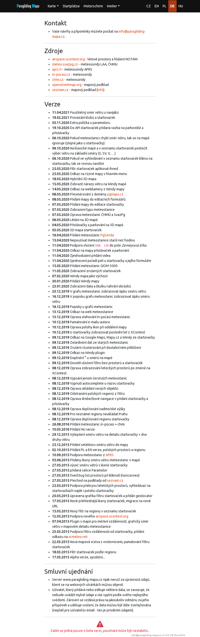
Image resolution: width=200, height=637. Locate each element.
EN (157, 6)
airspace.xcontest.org (68, 59)
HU (181, 6)
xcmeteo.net (78, 537)
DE (172, 6)
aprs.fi (57, 69)
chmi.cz (58, 80)
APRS (110, 455)
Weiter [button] (112, 6)
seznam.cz (60, 90)
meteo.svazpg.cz (65, 64)
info (100, 90)
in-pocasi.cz (61, 74)
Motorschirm (93, 6)
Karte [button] (52, 6)
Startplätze (71, 6)
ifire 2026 (179, 635)
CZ (148, 6)
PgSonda (107, 235)
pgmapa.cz (115, 194)
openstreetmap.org (66, 85)
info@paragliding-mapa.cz (146, 635)
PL (164, 6)
